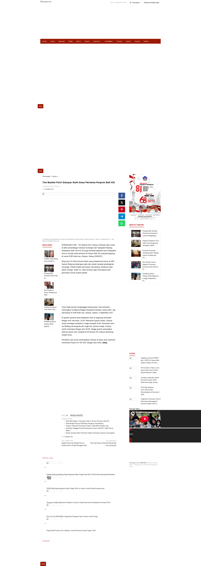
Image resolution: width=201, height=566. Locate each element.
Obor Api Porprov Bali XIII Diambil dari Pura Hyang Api (103, 443)
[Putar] (130, 430)
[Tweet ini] (121, 202)
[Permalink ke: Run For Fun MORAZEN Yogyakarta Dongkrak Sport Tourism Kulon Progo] (54, 509)
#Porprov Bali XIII (76, 415)
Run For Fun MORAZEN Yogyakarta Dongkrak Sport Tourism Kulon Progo (72, 516)
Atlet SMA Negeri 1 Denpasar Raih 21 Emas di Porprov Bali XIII (87, 421)
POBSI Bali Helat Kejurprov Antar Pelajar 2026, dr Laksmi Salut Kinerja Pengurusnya (75, 488)
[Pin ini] (121, 209)
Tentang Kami (138, 464)
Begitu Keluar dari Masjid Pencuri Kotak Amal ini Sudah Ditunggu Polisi (74, 443)
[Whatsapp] (121, 223)
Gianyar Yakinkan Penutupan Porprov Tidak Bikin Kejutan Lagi (87, 426)
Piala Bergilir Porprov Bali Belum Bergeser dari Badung (84, 423)
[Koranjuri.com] (46, 2)
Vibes (131, 466)
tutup (40, 106)
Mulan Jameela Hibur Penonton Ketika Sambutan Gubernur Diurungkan (90, 433)
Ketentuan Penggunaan (150, 464)
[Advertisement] (100, 22)
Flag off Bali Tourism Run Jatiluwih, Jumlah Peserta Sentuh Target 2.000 (71, 530)
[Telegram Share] (121, 216)
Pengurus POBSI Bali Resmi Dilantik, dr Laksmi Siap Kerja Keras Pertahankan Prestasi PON (78, 502)
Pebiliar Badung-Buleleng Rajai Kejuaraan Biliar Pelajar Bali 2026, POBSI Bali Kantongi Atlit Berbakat (81, 474)
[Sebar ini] (121, 196)
